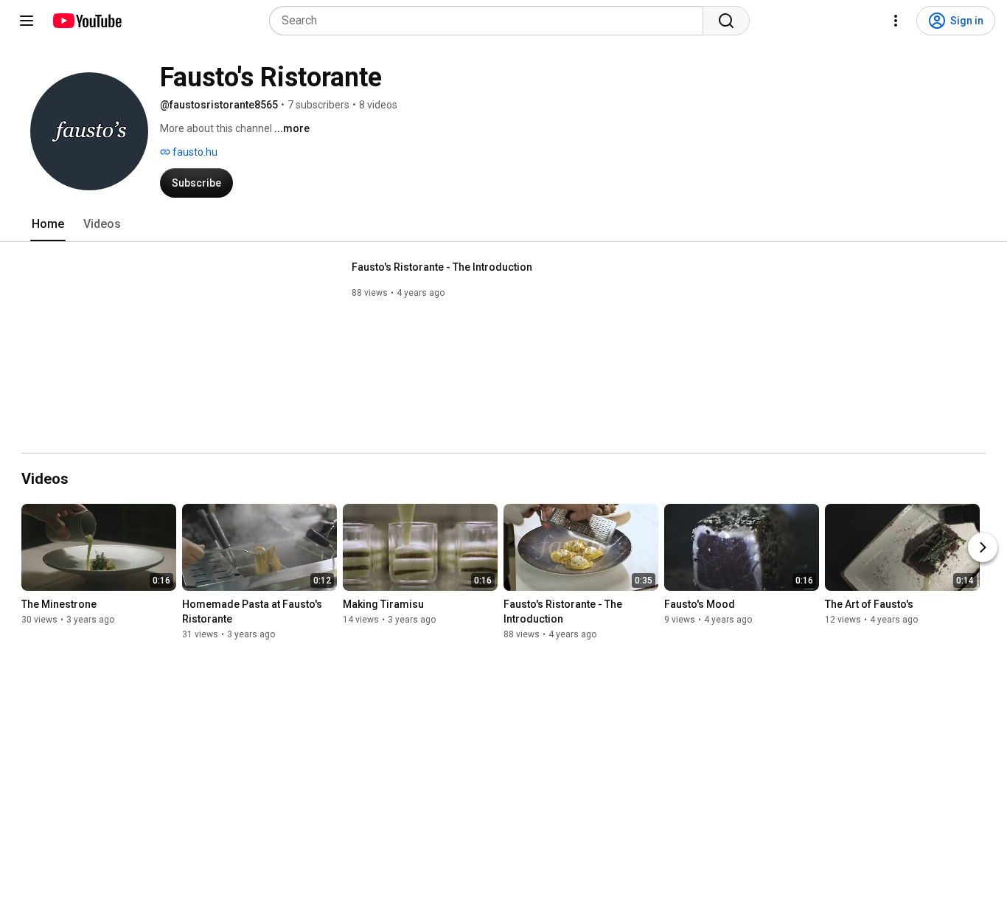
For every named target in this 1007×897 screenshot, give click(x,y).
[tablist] (503, 224)
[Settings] (896, 21)
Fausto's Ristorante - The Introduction (442, 267)
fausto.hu (193, 152)
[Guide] (26, 21)
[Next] (982, 547)
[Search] (726, 20)
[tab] (48, 224)
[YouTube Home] (86, 20)
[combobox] (491, 21)
